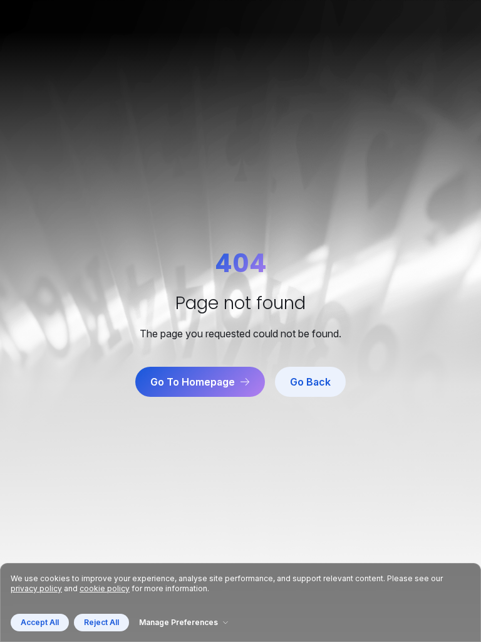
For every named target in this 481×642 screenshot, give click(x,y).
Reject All (101, 622)
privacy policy (36, 588)
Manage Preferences (178, 622)
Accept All (40, 622)
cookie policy (105, 588)
